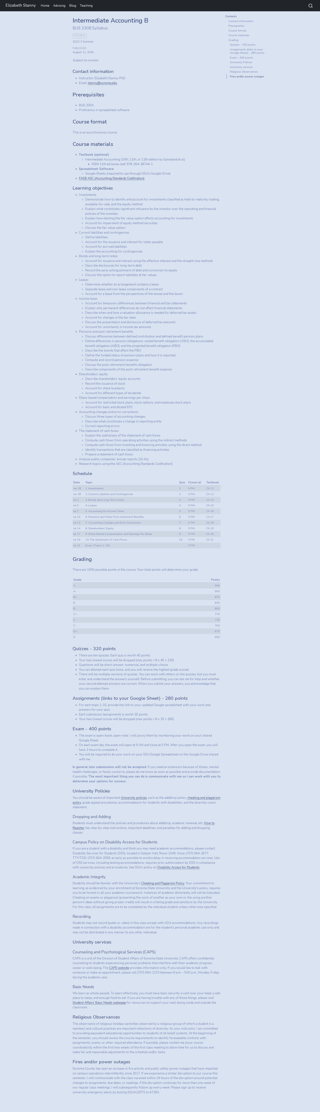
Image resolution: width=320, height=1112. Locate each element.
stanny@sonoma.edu (102, 83)
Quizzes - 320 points (243, 44)
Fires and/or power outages (247, 76)
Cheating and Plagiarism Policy (162, 883)
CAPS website (119, 968)
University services (241, 67)
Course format (237, 30)
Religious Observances (244, 71)
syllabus (79, 35)
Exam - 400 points (241, 57)
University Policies (241, 62)
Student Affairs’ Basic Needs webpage (99, 1003)
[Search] (310, 5)
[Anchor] (117, 71)
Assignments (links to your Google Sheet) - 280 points (247, 51)
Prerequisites (236, 26)
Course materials (239, 35)
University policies (134, 798)
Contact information (241, 21)
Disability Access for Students (178, 867)
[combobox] (310, 5)
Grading (233, 40)
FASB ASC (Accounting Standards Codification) (111, 178)
